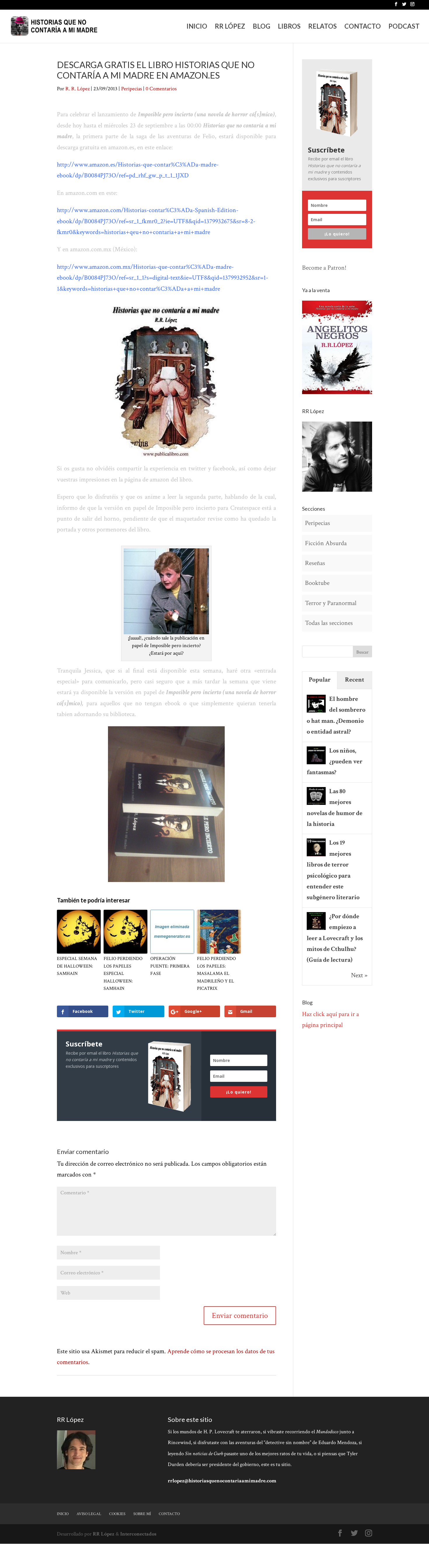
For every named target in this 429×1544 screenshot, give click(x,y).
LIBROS (289, 27)
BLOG (261, 27)
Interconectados (138, 1534)
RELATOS (322, 27)
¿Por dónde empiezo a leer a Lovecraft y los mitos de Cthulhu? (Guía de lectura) (335, 938)
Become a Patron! (324, 268)
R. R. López (77, 88)
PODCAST (404, 27)
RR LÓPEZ (230, 27)
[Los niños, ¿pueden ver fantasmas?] (316, 763)
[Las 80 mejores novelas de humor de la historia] (316, 804)
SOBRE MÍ (142, 1514)
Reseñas (315, 563)
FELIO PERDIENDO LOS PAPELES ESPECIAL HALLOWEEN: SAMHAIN (123, 974)
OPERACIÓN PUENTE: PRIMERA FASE (170, 966)
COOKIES (117, 1514)
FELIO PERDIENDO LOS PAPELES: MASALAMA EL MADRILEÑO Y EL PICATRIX (216, 974)
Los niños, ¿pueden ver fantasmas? (334, 761)
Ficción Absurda (326, 543)
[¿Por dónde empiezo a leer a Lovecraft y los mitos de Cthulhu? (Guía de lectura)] (316, 929)
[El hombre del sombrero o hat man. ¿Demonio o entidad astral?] (316, 712)
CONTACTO (362, 27)
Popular (320, 679)
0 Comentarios (161, 88)
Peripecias (131, 88)
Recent (354, 679)
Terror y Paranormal (330, 603)
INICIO (196, 27)
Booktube (317, 583)
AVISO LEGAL (88, 1514)
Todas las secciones (329, 623)
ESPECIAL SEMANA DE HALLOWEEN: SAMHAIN (77, 966)
